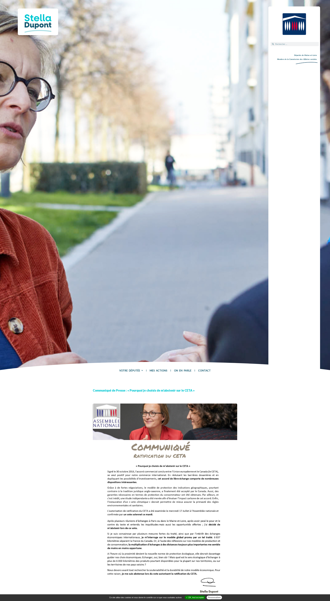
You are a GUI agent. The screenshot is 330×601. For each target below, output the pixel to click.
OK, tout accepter (196, 597)
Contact (204, 370)
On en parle (182, 370)
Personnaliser (214, 597)
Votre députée (129, 370)
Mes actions (158, 370)
